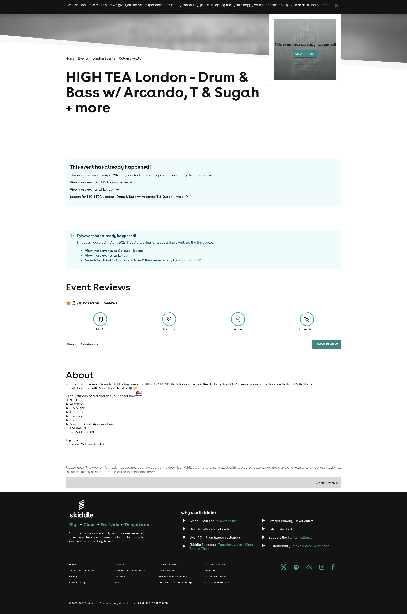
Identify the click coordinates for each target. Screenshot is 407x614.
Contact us (120, 576)
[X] (283, 567)
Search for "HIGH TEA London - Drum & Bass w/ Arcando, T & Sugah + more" (143, 260)
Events (83, 58)
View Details (305, 54)
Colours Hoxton (131, 58)
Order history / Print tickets (130, 570)
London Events (103, 58)
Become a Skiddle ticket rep (175, 582)
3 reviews (109, 303)
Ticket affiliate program (173, 576)
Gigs (73, 524)
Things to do (136, 524)
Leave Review (326, 344)
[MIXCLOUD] (309, 567)
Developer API (167, 570)
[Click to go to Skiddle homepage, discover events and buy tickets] (81, 508)
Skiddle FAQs (211, 570)
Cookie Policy (77, 582)
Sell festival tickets (215, 576)
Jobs (116, 582)
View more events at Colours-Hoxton (99, 182)
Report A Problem (327, 483)
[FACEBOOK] (333, 567)
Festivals (110, 524)
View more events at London (92, 189)
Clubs (89, 524)
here (301, 5)
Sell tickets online (214, 564)
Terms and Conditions (82, 570)
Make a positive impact (311, 546)
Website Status (168, 564)
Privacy (73, 576)
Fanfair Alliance (300, 537)
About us (119, 564)
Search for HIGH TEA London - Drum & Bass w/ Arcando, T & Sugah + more (126, 197)
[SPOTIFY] (296, 567)
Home (70, 58)
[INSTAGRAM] (321, 567)
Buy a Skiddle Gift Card (217, 582)
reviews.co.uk (225, 521)
